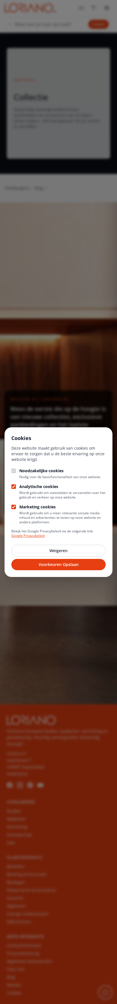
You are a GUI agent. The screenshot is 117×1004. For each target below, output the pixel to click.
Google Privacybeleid (28, 535)
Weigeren (58, 550)
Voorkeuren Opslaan (59, 564)
